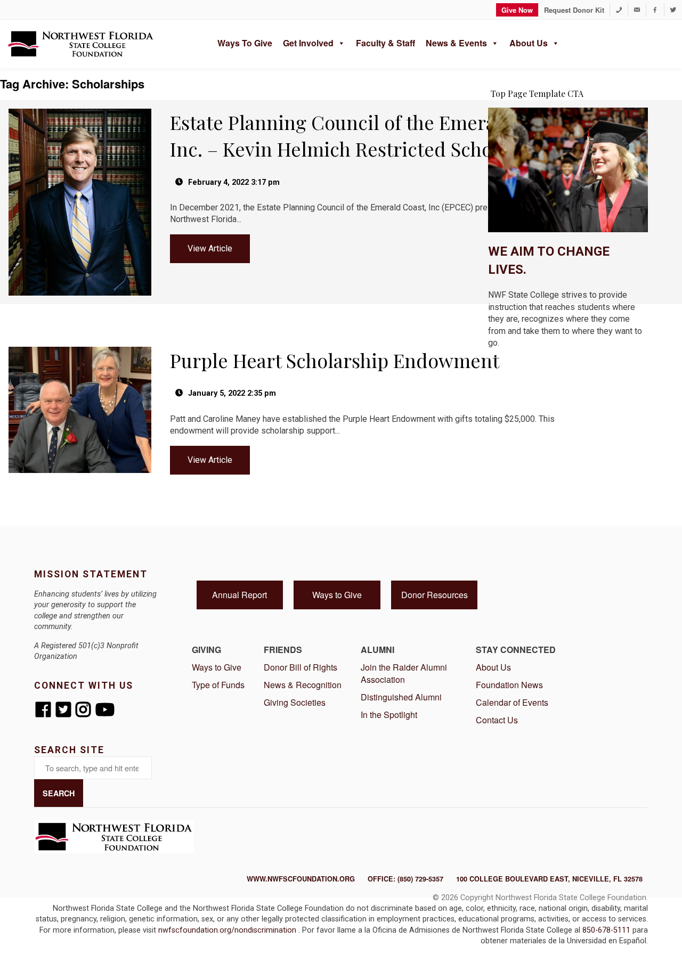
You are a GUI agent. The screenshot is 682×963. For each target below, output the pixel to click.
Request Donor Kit (574, 10)
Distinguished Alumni (401, 697)
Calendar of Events (512, 702)
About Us (528, 43)
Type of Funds (218, 685)
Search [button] (59, 793)
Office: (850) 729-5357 (405, 879)
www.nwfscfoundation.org (301, 879)
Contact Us (497, 720)
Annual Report (239, 595)
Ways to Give (244, 43)
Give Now (517, 10)
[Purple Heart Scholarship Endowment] (80, 342)
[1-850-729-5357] (619, 10)
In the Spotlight (389, 714)
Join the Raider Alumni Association (404, 673)
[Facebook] (655, 10)
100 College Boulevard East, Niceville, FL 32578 (549, 879)
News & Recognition (303, 685)
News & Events (456, 43)
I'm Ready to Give (568, 369)
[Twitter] (673, 10)
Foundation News (509, 685)
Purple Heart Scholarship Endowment (334, 360)
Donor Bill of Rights (300, 667)
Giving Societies (295, 702)
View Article (210, 248)
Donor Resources (434, 595)
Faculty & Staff (385, 43)
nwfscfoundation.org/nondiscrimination (228, 930)
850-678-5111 (607, 930)
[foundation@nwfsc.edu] (637, 10)
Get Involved (308, 43)
